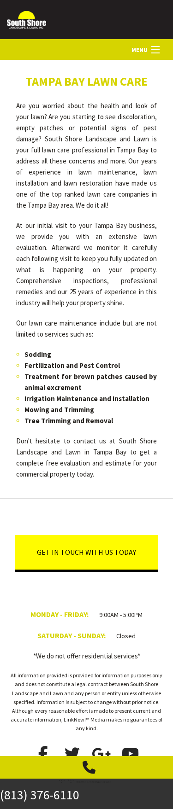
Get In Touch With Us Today (86, 552)
